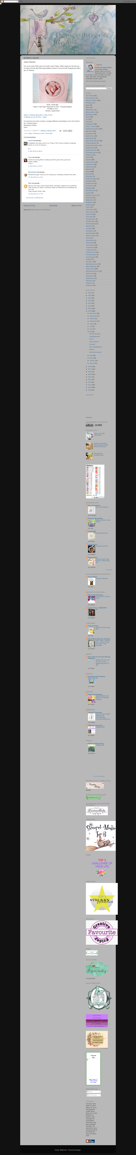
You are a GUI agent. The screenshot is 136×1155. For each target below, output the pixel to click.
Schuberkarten (90, 219)
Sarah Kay (89, 214)
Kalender (89, 169)
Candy (88, 121)
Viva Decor (89, 261)
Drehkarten (89, 133)
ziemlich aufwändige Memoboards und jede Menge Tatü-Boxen (101, 445)
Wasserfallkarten (91, 266)
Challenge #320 (100, 727)
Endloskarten (90, 148)
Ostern (88, 207)
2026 (90, 293)
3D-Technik (89, 95)
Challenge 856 (100, 745)
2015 (90, 374)
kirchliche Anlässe (91, 178)
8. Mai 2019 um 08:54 (35, 151)
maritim (88, 193)
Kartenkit (88, 174)
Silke (30, 183)
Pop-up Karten (90, 212)
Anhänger (89, 103)
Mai (91, 331)
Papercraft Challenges (95, 595)
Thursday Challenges (102, 578)
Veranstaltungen (91, 254)
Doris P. (99, 65)
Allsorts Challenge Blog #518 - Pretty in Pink (38, 115)
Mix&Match (89, 202)
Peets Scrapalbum (94, 505)
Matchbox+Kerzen (91, 195)
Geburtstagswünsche (102, 533)
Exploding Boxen (91, 150)
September (93, 321)
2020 (90, 308)
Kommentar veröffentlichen (34, 197)
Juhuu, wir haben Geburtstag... (99, 434)
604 (97, 678)
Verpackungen (90, 257)
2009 (90, 390)
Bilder (88, 107)
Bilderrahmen (90, 110)
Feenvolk (92, 344)
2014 (90, 377)
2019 (90, 311)
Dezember (93, 313)
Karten (43, 133)
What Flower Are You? (93, 1081)
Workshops (89, 280)
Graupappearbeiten (92, 152)
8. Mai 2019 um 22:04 (35, 166)
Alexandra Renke (91, 100)
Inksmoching (90, 167)
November (93, 316)
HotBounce (102, 776)
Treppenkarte (90, 250)
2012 (90, 382)
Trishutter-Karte (91, 252)
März (91, 358)
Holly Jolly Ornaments (102, 507)
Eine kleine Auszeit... (95, 352)
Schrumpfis (89, 216)
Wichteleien (89, 276)
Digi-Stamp (89, 131)
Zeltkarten (89, 283)
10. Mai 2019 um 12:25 (35, 177)
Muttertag (89, 205)
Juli (91, 326)
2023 (90, 300)
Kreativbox (89, 181)
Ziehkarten (89, 285)
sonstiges (89, 228)
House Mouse (90, 162)
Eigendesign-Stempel (92, 140)
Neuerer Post (29, 206)
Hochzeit (88, 159)
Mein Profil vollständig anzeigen (96, 81)
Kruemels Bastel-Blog (95, 518)
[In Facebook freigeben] (69, 131)
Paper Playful (92, 577)
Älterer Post (76, 206)
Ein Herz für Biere (94, 334)
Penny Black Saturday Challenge (99, 639)
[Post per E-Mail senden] (60, 130)
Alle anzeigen (109, 569)
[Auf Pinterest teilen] (71, 131)
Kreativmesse (90, 183)
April (91, 355)
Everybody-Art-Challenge (96, 676)
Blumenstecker (90, 112)
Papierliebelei (92, 557)
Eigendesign (90, 138)
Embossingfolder (91, 143)
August (92, 324)
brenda (30, 140)
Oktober (92, 318)
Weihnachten (90, 269)
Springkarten (90, 231)
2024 (90, 298)
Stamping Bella (90, 233)
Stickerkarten (90, 240)
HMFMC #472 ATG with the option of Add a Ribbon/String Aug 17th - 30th (103, 662)
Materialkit (89, 197)
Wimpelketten (90, 278)
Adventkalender (91, 98)
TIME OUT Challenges (95, 725)
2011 (89, 385)
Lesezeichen (90, 185)
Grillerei (91, 349)
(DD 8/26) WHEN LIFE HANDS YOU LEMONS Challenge (102, 697)
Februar (92, 360)
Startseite (53, 206)
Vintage (88, 259)
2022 (90, 303)
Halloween (89, 155)
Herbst (88, 157)
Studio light (48, 133)
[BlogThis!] (66, 131)
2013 (90, 379)
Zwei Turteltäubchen (95, 347)
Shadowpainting (91, 223)
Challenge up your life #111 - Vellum (35, 117)
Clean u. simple (91, 126)
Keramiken (89, 176)
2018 (90, 366)
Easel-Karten (90, 136)
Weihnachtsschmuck (92, 271)
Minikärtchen (90, 200)
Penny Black (90, 209)
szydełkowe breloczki (102, 546)
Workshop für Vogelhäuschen (99, 454)
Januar (92, 363)
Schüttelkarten (90, 221)
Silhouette (89, 226)
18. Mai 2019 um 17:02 (35, 194)
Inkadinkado (90, 164)
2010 (90, 387)
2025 (90, 295)
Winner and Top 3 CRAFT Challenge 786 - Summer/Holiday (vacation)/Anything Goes (103, 716)
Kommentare (92, 1095)
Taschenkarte (90, 245)
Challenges (36, 133)
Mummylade (32, 172)
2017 (90, 369)
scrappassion (92, 544)
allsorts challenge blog (96, 743)
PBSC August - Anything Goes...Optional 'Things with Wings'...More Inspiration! (103, 643)
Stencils (88, 238)
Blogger (78, 1150)
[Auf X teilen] (67, 131)
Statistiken (89, 417)
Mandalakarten (90, 190)
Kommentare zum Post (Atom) (40, 209)
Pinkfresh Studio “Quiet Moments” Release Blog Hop (103, 560)
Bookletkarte (90, 114)
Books (88, 117)
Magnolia (89, 188)
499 (97, 609)
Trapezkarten (90, 247)
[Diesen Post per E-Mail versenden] (64, 131)
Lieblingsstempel (94, 336)
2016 (90, 371)
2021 (90, 306)
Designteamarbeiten (92, 129)
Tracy (30, 157)
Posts (90, 1091)
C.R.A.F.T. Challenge (95, 712)
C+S (87, 119)
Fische (91, 339)
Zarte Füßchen (94, 341)
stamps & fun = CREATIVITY (97, 608)
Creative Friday (93, 626)
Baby (30, 133)
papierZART (92, 531)
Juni (91, 329)
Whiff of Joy (89, 273)
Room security (96, 776)
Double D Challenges (95, 694)
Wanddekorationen (92, 264)
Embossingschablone (92, 145)
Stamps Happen (91, 235)
